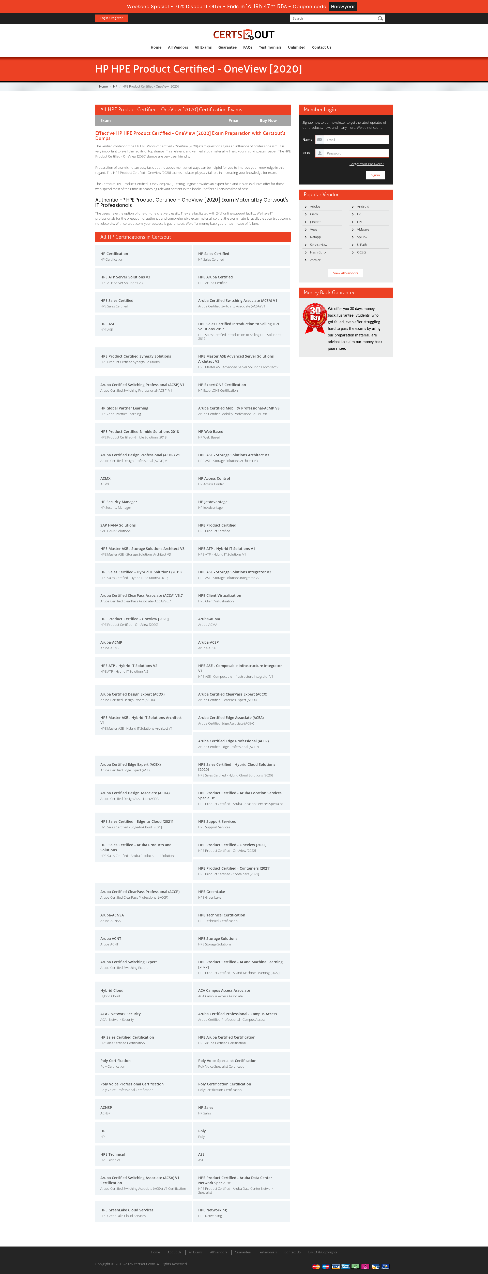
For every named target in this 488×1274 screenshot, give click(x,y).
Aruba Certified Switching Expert (128, 961)
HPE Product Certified (217, 525)
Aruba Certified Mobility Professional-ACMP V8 (239, 408)
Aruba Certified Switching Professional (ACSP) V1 (142, 384)
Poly (202, 1130)
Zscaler (315, 260)
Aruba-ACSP (208, 642)
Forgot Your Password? (366, 164)
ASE (201, 1154)
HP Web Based (210, 431)
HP (115, 87)
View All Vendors (345, 273)
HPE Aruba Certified (215, 277)
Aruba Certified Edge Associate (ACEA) (231, 717)
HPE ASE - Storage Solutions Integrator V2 (234, 572)
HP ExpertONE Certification (222, 384)
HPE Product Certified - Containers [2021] (234, 868)
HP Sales (205, 1107)
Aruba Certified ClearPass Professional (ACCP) (139, 891)
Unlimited (297, 47)
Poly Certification (115, 1060)
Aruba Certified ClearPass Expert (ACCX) (232, 694)
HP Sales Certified (213, 253)
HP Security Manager (118, 501)
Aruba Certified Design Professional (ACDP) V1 (140, 454)
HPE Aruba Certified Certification (226, 1037)
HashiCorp (318, 252)
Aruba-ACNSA (112, 915)
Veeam (315, 229)
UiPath (362, 244)
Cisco (314, 214)
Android (363, 206)
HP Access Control (214, 478)
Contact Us (321, 47)
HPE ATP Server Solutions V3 (125, 277)
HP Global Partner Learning (124, 408)
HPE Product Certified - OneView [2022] (232, 844)
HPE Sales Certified (116, 300)
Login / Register (111, 18)
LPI (359, 221)
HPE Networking (212, 1210)
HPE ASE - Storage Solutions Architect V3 (233, 454)
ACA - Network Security (120, 1013)
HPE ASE (107, 323)
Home (156, 47)
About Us (174, 1252)
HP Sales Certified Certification (127, 1037)
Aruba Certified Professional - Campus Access (237, 1013)
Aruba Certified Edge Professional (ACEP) (233, 741)
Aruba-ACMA (209, 618)
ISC (359, 214)
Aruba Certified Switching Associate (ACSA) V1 (237, 300)
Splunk (362, 237)
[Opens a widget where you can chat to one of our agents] (453, 1245)
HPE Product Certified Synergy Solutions (135, 356)
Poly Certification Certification (224, 1084)
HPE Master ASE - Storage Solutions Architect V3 (142, 548)
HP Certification (114, 253)
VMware (363, 229)
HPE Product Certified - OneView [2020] (134, 618)
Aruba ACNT (110, 938)
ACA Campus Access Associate (224, 990)
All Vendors (178, 47)
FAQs (247, 47)
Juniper (315, 221)
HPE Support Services (217, 821)
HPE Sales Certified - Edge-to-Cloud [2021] (136, 821)
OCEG (361, 252)
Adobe (315, 206)
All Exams (203, 47)
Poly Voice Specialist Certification (227, 1060)
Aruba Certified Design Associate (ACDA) (135, 792)
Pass (306, 153)
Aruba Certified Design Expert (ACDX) (132, 694)
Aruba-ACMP (111, 642)
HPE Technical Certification (221, 915)
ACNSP (106, 1107)
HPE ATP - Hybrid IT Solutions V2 (128, 665)
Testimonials (270, 47)
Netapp (315, 237)
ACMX (105, 478)
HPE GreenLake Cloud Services (127, 1210)
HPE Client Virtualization (219, 595)
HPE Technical (112, 1154)
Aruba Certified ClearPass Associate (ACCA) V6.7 (141, 595)
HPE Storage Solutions (217, 938)
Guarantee (227, 47)
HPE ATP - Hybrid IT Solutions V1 (226, 548)
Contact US (292, 1252)
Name (307, 139)
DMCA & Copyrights (322, 1252)
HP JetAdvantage (212, 501)
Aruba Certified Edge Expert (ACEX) (130, 764)
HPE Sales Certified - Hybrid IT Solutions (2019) (140, 572)
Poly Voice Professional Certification (132, 1084)
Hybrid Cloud (112, 990)
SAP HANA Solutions (118, 525)
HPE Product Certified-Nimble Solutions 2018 (139, 431)
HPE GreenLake (211, 891)
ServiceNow (318, 244)
